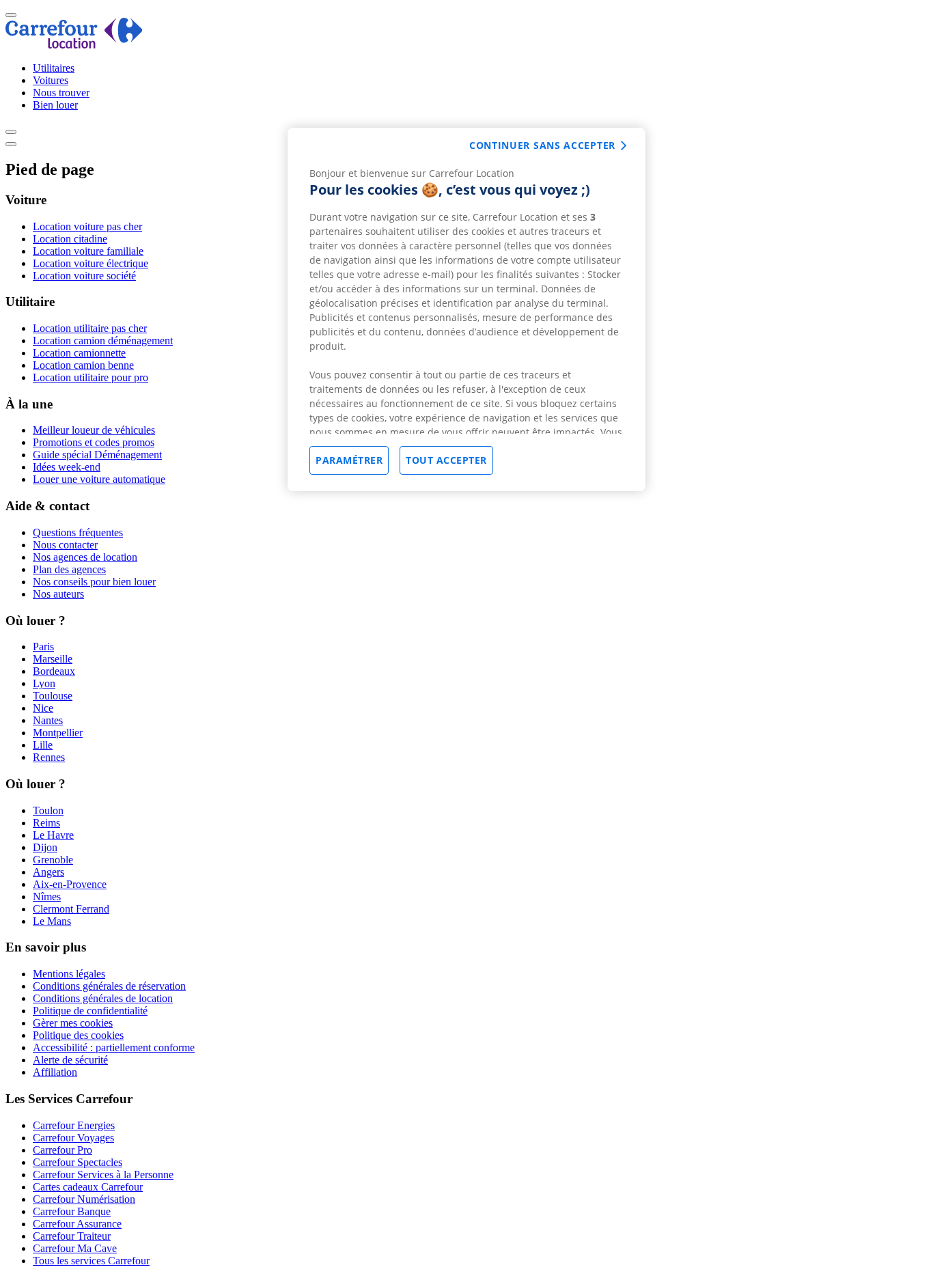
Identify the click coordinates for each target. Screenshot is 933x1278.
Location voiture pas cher (87, 226)
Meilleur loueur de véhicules (94, 430)
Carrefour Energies (74, 1125)
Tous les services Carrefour (91, 1260)
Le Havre (53, 835)
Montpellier (58, 732)
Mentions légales (69, 974)
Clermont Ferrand (71, 909)
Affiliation (55, 1072)
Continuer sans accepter (542, 145)
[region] (466, 309)
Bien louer (55, 105)
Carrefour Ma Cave (75, 1248)
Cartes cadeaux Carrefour (88, 1187)
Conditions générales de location (103, 998)
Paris (43, 646)
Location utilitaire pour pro (90, 377)
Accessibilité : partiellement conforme (114, 1047)
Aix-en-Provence (70, 884)
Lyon (44, 683)
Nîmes (47, 896)
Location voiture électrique (90, 263)
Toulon (48, 810)
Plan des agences (69, 569)
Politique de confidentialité (90, 1010)
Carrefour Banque (72, 1211)
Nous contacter (65, 545)
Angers (48, 872)
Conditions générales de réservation (109, 986)
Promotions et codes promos (93, 442)
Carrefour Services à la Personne (103, 1174)
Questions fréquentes (78, 532)
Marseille (52, 659)
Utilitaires (53, 68)
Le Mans (52, 921)
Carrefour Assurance (77, 1224)
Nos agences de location (85, 557)
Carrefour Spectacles (77, 1162)
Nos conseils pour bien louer (94, 581)
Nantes (48, 720)
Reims (46, 823)
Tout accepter (446, 460)
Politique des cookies (78, 1035)
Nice (43, 708)
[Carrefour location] (74, 45)
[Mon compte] (10, 132)
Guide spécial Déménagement (97, 454)
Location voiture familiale (88, 251)
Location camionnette (79, 353)
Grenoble (53, 859)
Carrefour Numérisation (84, 1199)
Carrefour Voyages (73, 1137)
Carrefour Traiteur (72, 1236)
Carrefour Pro (62, 1150)
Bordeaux (54, 671)
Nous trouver (61, 92)
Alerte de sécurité (70, 1060)
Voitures (50, 80)
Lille (43, 745)
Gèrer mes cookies (73, 1023)
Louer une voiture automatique (99, 479)
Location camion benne (83, 365)
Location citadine (70, 239)
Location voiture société (84, 275)
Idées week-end (66, 467)
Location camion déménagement (103, 340)
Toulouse (52, 695)
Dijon (45, 847)
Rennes (49, 757)
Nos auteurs (58, 594)
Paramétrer (349, 460)
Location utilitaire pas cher (90, 328)
